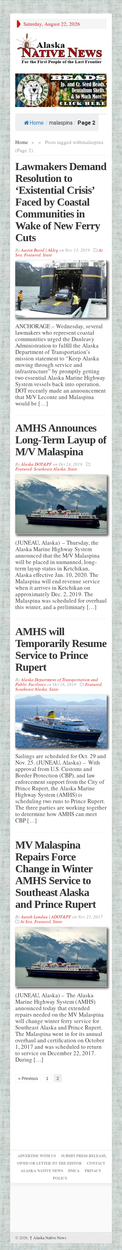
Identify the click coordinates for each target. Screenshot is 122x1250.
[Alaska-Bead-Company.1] (61, 89)
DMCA (74, 1170)
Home (36, 123)
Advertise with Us (37, 1156)
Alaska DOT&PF (36, 464)
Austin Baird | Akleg (39, 250)
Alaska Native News (47, 1237)
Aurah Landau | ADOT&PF (46, 917)
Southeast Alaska (50, 469)
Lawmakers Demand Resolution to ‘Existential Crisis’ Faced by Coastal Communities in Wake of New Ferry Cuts (60, 202)
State (47, 255)
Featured (32, 255)
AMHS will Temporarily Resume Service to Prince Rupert (60, 649)
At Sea (26, 921)
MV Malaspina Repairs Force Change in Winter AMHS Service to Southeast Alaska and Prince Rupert (55, 874)
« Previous (28, 1078)
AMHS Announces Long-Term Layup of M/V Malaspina (60, 440)
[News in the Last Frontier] (61, 49)
